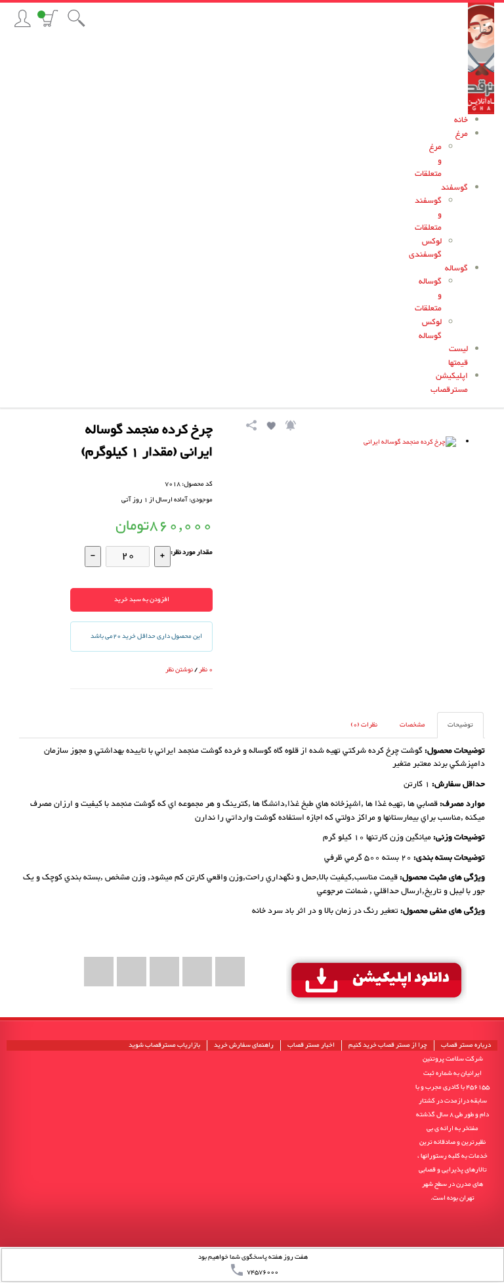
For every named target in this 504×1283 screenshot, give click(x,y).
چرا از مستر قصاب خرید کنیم (387, 1045)
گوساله (456, 268)
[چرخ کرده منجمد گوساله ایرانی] (357, 544)
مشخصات (412, 725)
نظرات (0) (363, 725)
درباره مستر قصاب (466, 1045)
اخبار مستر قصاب (311, 1045)
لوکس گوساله (430, 329)
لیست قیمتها (458, 356)
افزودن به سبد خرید (141, 599)
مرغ (461, 134)
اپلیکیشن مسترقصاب (449, 383)
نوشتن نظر (179, 669)
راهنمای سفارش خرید (244, 1045)
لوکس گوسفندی (425, 248)
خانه (461, 120)
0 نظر (206, 669)
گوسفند (454, 188)
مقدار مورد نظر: (192, 552)
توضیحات (460, 725)
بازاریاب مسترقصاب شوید (164, 1045)
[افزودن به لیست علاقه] (270, 427)
